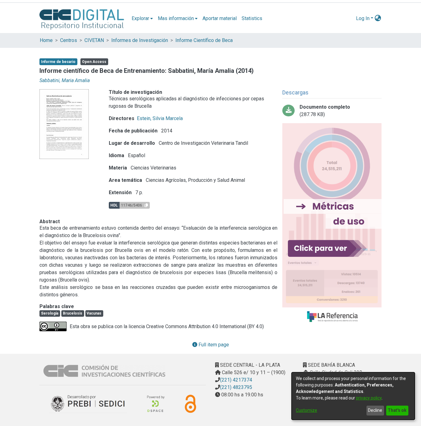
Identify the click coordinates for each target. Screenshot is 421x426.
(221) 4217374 (236, 380)
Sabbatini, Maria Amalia (64, 80)
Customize (306, 410)
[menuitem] (142, 18)
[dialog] (353, 396)
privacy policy (369, 397)
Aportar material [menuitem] (219, 18)
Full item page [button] (213, 345)
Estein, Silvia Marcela (160, 118)
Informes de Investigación (139, 40)
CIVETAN (94, 40)
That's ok (397, 410)
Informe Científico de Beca (204, 40)
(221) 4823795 (236, 387)
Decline (375, 410)
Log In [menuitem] (363, 18)
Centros (68, 40)
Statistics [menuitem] (252, 18)
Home (46, 40)
